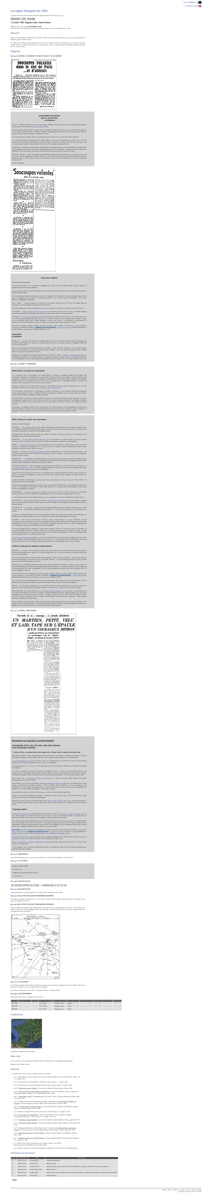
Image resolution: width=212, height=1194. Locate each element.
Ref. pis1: (14, 896)
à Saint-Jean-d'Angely (79, 575)
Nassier (27, 833)
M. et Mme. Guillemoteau (33, 507)
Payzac (74, 831)
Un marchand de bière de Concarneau (24, 537)
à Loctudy (69, 520)
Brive (13, 831)
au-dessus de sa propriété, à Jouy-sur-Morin (57, 591)
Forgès (53, 831)
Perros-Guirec (28, 329)
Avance (182, 1190)
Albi (68, 833)
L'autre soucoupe (18, 291)
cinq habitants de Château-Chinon (38, 452)
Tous (23, 19)
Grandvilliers (16, 327)
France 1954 (187, 2)
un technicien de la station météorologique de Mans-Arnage (36, 842)
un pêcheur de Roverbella (69, 355)
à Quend (76, 325)
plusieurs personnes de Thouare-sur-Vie (60, 500)
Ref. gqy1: (14, 861)
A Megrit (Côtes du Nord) (27, 445)
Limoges (82, 830)
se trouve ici (59, 15)
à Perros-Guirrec (44, 577)
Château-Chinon (17, 833)
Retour (176, 1190)
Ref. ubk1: (14, 994)
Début (170, 1190)
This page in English (191, 6)
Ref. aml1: (14, 854)
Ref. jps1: (14, 56)
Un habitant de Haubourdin (21, 814)
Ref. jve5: (14, 881)
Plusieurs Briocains (30, 303)
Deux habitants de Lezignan (31, 427)
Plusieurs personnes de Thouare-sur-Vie (36, 311)
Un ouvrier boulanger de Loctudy (23, 761)
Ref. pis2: (14, 904)
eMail (164, 1190)
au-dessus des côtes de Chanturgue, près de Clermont (54, 480)
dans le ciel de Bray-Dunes (27, 460)
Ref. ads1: (14, 364)
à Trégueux (40, 308)
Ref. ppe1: (14, 610)
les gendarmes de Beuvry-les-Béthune (56, 783)
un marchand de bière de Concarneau (38, 778)
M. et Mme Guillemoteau (30, 317)
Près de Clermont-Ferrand (20, 837)
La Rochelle (61, 833)
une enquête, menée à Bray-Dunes (59, 801)
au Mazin (60, 831)
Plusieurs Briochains (31, 492)
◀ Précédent (15, 19)
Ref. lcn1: (14, 982)
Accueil (195, 2)
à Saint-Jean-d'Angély (64, 327)
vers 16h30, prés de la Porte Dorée (50, 388)
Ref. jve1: (14, 889)
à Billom (41, 296)
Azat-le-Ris (21, 831)
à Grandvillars (29, 575)
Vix (48, 833)
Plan (188, 1190)
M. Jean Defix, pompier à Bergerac (34, 439)
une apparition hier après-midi (64, 821)
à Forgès (29, 577)
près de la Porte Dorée (40, 127)
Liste (193, 1190)
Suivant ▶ (31, 19)
